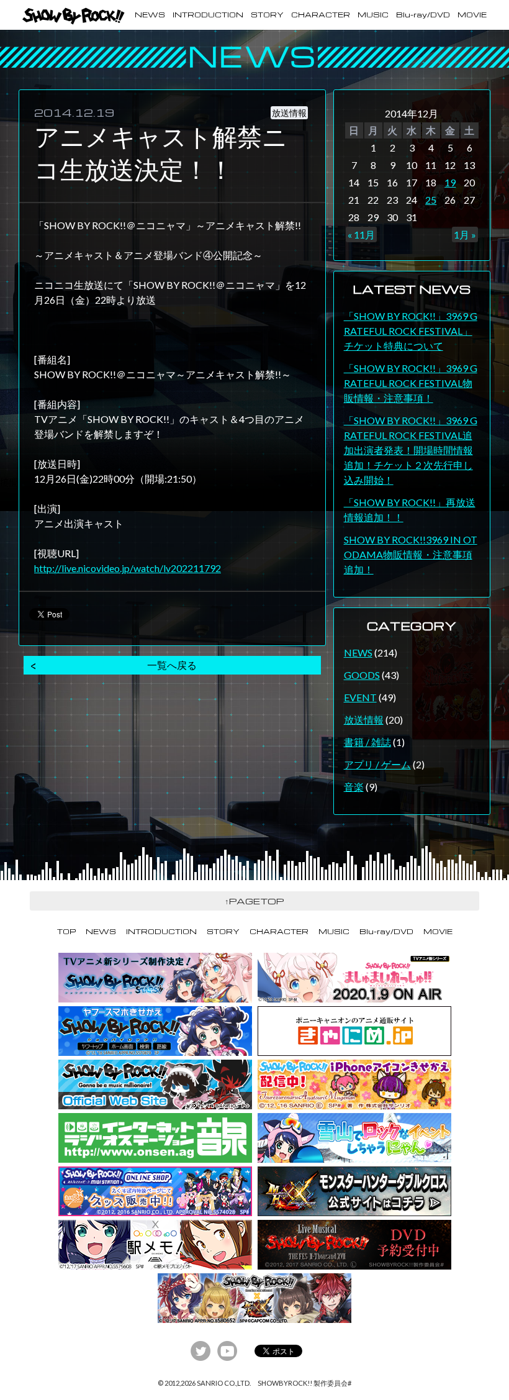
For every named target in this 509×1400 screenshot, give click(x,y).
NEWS (150, 14)
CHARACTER (320, 14)
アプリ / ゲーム (377, 764)
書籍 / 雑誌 (367, 742)
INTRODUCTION (208, 14)
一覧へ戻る (172, 665)
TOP (66, 931)
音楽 (354, 787)
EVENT (360, 697)
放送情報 (364, 719)
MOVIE (472, 14)
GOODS (362, 675)
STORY (267, 14)
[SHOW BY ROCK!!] (73, 16)
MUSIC (373, 14)
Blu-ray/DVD (423, 14)
